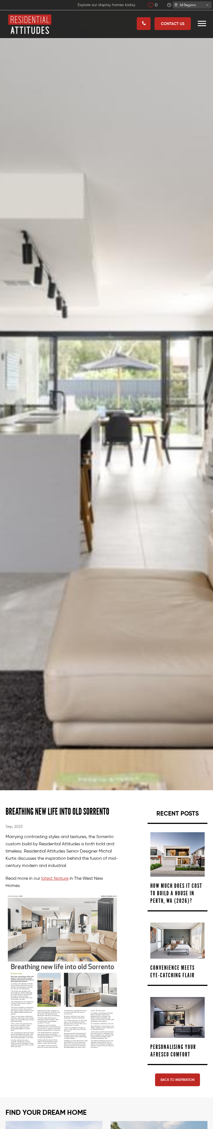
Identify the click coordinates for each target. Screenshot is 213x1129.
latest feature (55, 878)
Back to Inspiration (177, 1080)
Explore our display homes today (106, 5)
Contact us (172, 23)
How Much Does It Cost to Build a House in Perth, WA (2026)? (176, 893)
